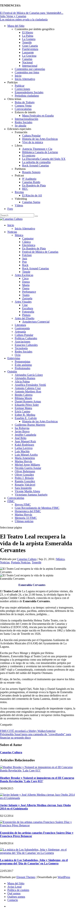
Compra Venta (23, 105)
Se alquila (20, 125)
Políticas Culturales (26, 338)
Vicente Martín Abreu (27, 491)
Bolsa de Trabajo (24, 102)
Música (19, 235)
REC (25, 188)
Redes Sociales (23, 122)
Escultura (27, 308)
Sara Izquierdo (23, 488)
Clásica (26, 241)
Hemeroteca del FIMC (28, 511)
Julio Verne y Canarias (13, 16)
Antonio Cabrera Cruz (28, 388)
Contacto (12, 900)
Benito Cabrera (23, 394)
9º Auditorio (29, 178)
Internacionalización (26, 118)
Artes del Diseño (24, 318)
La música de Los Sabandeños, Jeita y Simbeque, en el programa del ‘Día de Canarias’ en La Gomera (34, 862)
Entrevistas (13, 358)
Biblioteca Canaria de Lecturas (40, 152)
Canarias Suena (31, 202)
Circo (25, 278)
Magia (26, 285)
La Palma (27, 35)
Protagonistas (22, 361)
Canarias (27, 59)
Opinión (12, 371)
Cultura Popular (31, 135)
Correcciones (22, 89)
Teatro (26, 295)
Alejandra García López (29, 374)
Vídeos (19, 205)
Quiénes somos (16, 896)
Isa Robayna (22, 428)
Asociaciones (22, 341)
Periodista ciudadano (27, 95)
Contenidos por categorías (30, 69)
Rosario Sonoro (31, 172)
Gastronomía (22, 328)
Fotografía (28, 311)
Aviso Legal (14, 886)
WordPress (64, 877)
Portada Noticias (20, 562)
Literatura (20, 325)
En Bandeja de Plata (34, 185)
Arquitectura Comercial (35, 321)
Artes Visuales (23, 301)
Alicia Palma (22, 381)
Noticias (12, 231)
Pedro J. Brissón (24, 478)
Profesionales (22, 368)
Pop (24, 261)
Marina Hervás (23, 461)
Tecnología (21, 348)
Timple (26, 271)
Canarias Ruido (31, 182)
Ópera (25, 288)
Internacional (29, 65)
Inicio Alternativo (25, 79)
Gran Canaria (30, 45)
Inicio (18, 75)
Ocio (17, 354)
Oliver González (24, 474)
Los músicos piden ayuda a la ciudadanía (24, 19)
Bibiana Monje (23, 398)
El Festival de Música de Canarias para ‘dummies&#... (31, 12)
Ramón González (25, 481)
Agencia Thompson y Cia (37, 148)
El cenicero (28, 155)
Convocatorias (23, 109)
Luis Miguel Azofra (26, 454)
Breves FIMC (23, 504)
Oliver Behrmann (25, 471)
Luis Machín (22, 451)
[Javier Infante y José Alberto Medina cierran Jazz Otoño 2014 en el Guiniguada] (38, 798)
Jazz (24, 258)
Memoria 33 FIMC (26, 517)
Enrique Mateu (23, 408)
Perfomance (29, 291)
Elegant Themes (25, 877)
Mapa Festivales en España (38, 115)
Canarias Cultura (27, 559)
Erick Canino (22, 411)
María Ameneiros (25, 458)
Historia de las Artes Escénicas (40, 138)
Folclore (27, 255)
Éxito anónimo (23, 364)
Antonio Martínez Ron (28, 391)
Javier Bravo (22, 431)
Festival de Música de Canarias (40, 251)
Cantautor (28, 238)
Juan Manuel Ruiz (25, 441)
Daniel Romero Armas (28, 401)
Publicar (19, 85)
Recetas (19, 192)
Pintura (26, 315)
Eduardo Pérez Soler (27, 404)
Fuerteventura (30, 49)
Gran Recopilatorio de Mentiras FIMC (37, 507)
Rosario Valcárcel (25, 484)
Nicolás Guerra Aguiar (28, 468)
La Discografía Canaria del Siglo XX (43, 158)
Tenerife (27, 42)
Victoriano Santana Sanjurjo (31, 494)
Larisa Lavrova (23, 448)
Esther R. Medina (25, 414)
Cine (25, 305)
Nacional (27, 62)
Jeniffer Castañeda (25, 434)
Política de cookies (18, 890)
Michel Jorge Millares (27, 464)
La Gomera (28, 39)
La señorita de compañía (36, 162)
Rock (25, 265)
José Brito (20, 438)
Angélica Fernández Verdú (30, 384)
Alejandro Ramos (25, 378)
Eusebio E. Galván (26, 418)
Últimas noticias (24, 521)
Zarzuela (27, 298)
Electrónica (28, 245)
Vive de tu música (32, 142)
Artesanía (20, 331)
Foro (10, 208)
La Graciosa (29, 55)
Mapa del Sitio (15, 25)
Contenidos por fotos (27, 72)
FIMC (11, 501)
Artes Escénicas (24, 275)
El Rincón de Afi (32, 195)
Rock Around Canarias (35, 165)
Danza (26, 281)
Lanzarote (28, 52)
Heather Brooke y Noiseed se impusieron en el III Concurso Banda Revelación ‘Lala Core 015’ (37, 779)
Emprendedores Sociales (29, 92)
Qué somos (13, 893)
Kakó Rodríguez (24, 444)
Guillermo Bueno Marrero (30, 424)
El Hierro (27, 32)
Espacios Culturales (26, 344)
